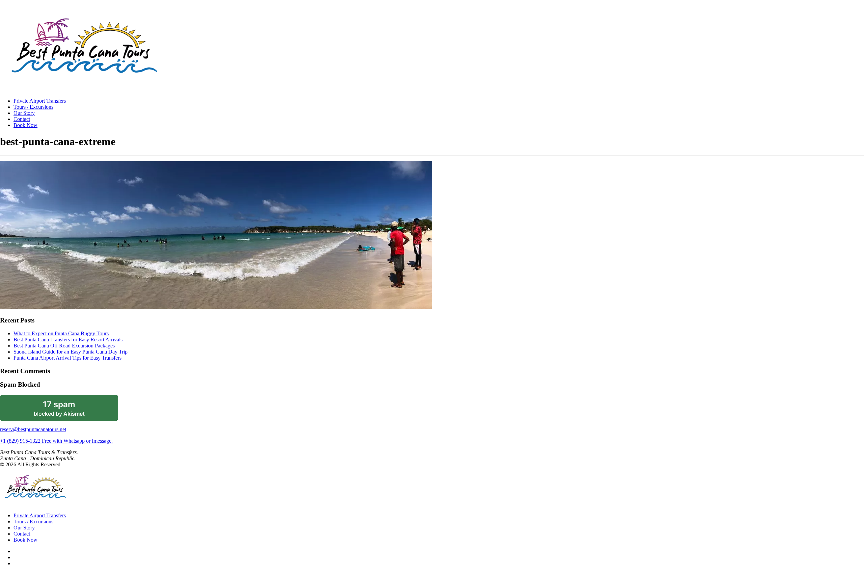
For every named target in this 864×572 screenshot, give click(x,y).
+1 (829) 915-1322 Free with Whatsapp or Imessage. (56, 441)
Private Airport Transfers (40, 101)
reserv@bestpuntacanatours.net (33, 429)
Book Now (25, 125)
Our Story (24, 113)
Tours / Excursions (33, 107)
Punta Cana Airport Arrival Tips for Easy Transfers (68, 358)
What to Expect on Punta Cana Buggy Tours (61, 333)
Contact (22, 119)
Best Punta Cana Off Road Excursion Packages (64, 345)
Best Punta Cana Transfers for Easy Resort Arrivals (68, 339)
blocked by (68, 410)
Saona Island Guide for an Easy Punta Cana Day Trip (71, 352)
